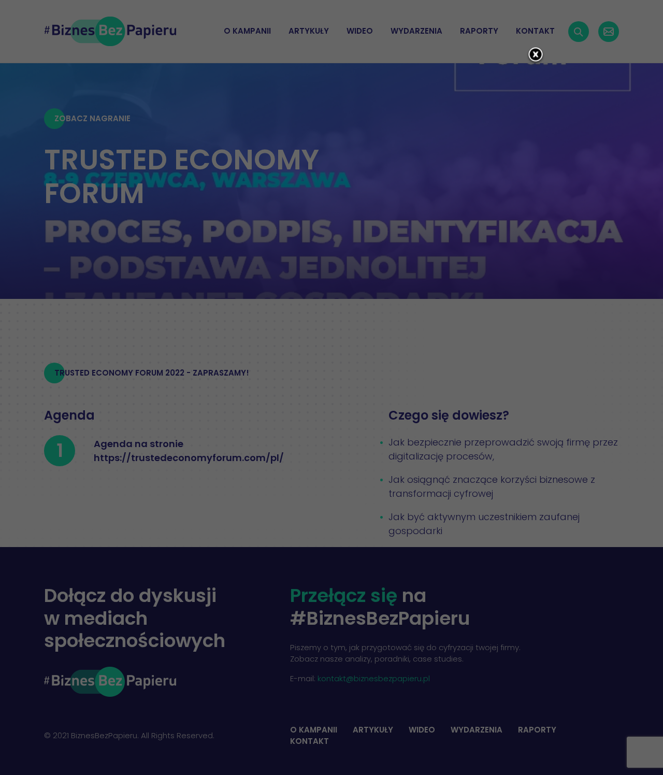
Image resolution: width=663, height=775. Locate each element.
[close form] (535, 55)
